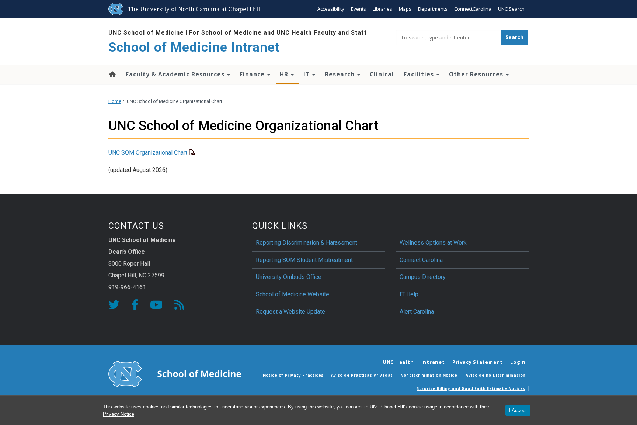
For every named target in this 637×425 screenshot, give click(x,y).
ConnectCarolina (472, 9)
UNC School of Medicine (146, 32)
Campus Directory (423, 276)
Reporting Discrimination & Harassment (307, 242)
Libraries (382, 9)
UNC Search (511, 9)
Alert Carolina (417, 311)
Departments (433, 9)
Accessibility (330, 9)
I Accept (518, 410)
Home (112, 74)
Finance (253, 74)
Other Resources (477, 74)
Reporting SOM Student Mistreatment (304, 259)
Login (518, 362)
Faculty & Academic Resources (176, 74)
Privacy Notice (118, 414)
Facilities (420, 74)
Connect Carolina (421, 259)
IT (307, 74)
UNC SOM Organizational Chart (147, 152)
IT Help (409, 294)
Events (358, 9)
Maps (405, 9)
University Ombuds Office (288, 276)
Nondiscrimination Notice (428, 375)
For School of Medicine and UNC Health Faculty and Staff (278, 32)
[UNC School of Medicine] (174, 373)
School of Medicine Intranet (194, 47)
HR (285, 74)
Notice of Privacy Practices (293, 375)
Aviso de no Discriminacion (496, 375)
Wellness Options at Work (433, 242)
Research (340, 74)
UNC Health (398, 362)
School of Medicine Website (292, 294)
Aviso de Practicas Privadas (362, 375)
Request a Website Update (290, 311)
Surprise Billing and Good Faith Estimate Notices (471, 388)
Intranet (433, 362)
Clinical (382, 74)
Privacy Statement (477, 362)
